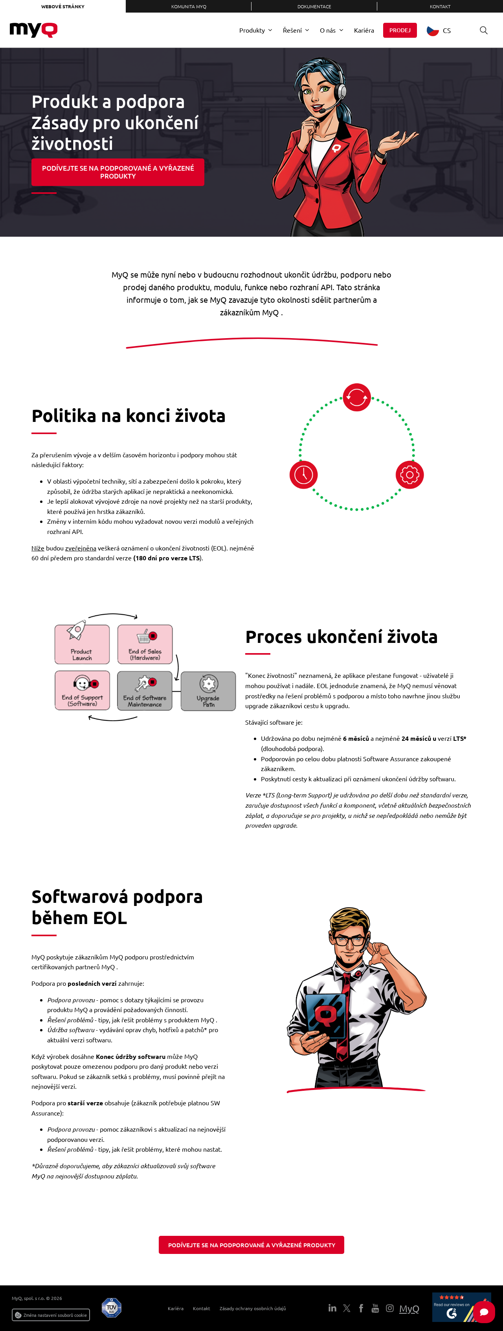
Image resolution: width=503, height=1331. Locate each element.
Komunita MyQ (188, 6)
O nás (328, 30)
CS (447, 30)
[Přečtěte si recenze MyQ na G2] (461, 1308)
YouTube (375, 1308)
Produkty (252, 30)
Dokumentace (314, 6)
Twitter (346, 1308)
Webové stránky (62, 6)
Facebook (360, 1308)
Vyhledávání (483, 30)
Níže (37, 548)
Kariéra (364, 30)
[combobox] (444, 30)
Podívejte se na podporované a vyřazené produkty (118, 172)
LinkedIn (332, 1308)
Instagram (389, 1308)
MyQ (409, 1308)
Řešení (292, 30)
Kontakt (440, 6)
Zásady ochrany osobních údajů (253, 1308)
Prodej (400, 30)
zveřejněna (80, 548)
